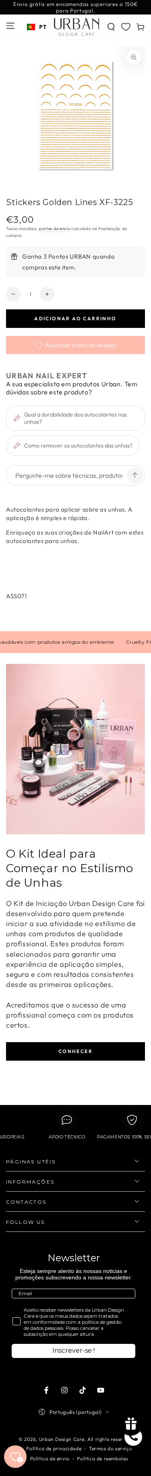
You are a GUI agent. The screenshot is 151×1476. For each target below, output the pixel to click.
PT (42, 27)
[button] (111, 27)
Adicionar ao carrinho (75, 318)
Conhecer (75, 1051)
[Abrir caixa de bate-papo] (133, 1437)
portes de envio (54, 228)
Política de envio (50, 1458)
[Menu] (10, 26)
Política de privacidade (53, 1448)
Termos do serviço (110, 1448)
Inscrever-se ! (73, 1350)
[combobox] (36, 27)
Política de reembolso (102, 1458)
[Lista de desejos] (126, 26)
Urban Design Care (62, 1439)
